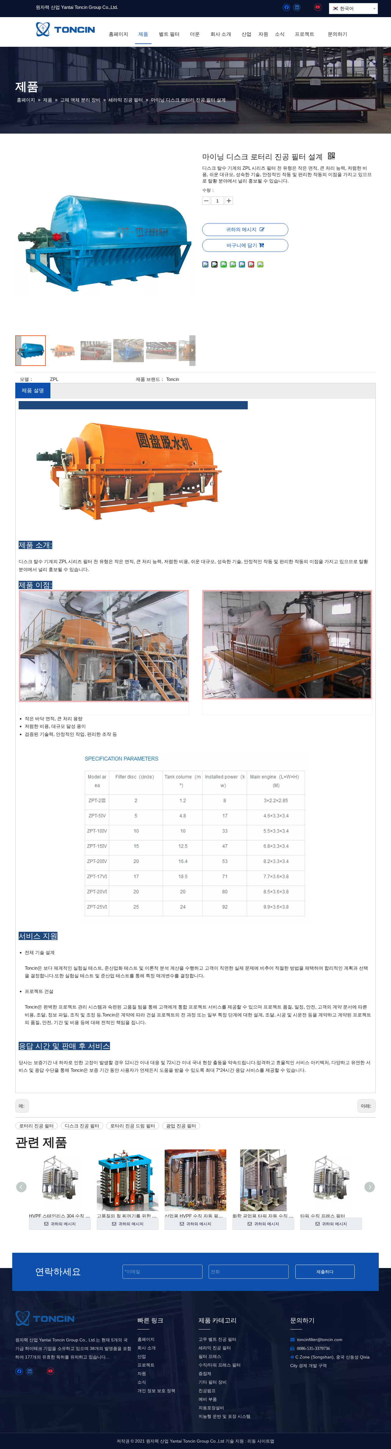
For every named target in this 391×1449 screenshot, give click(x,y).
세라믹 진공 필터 (215, 1347)
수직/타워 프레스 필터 (220, 1364)
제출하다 (325, 1271)
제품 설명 (33, 390)
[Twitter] (307, 7)
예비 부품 (208, 1399)
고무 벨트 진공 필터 (217, 1339)
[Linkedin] (297, 7)
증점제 (205, 1373)
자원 (141, 1373)
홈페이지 (146, 1339)
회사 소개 (146, 1347)
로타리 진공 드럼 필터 (132, 1125)
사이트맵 (265, 1441)
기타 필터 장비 (213, 1382)
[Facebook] (286, 7)
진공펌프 (207, 1390)
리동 (251, 1441)
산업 (141, 1356)
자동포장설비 (211, 1407)
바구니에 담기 (242, 245)
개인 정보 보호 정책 (156, 1390)
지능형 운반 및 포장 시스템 (224, 1416)
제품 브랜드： (150, 379)
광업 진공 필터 (181, 1125)
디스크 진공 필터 (82, 1125)
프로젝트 (146, 1364)
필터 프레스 (210, 1356)
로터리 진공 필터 (36, 1125)
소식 (141, 1382)
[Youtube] (317, 7)
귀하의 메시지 (241, 229)
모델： (27, 379)
